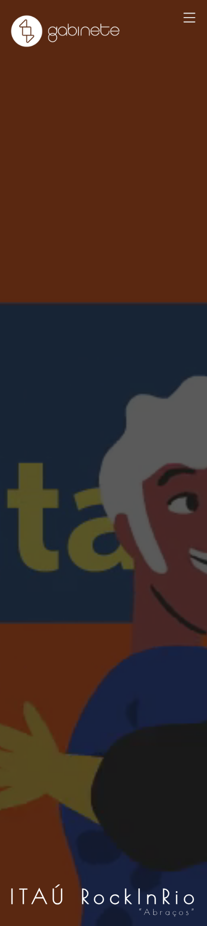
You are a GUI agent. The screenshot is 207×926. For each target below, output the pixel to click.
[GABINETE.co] (65, 31)
